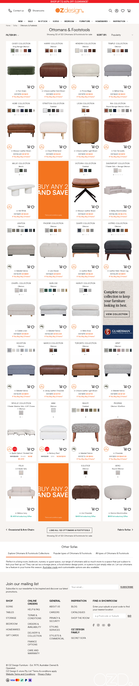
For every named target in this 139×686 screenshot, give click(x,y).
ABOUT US (54, 606)
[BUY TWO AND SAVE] (53, 190)
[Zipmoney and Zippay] (30, 680)
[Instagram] (98, 624)
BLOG (74, 606)
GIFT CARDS (12, 635)
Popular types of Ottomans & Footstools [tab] (72, 553)
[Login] (118, 10)
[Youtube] (103, 624)
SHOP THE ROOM (80, 618)
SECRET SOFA (78, 638)
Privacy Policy (44, 674)
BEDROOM (11, 623)
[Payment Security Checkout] (7, 680)
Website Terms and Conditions (20, 674)
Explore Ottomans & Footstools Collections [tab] (28, 553)
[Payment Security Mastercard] (17, 680)
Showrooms (38, 10)
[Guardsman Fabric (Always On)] (118, 310)
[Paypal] (26, 680)
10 (29, 55)
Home (8, 25)
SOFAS (9, 606)
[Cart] (129, 10)
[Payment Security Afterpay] (22, 680)
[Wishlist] (124, 10)
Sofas (15, 25)
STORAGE (11, 618)
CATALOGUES (78, 612)
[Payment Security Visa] (12, 680)
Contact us (18, 10)
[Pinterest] (109, 624)
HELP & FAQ (34, 609)
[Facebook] (93, 624)
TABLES (10, 612)
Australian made (50, 567)
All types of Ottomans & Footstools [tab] (112, 553)
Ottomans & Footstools (28, 25)
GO (129, 616)
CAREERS (54, 612)
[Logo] (69, 10)
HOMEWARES (13, 629)
